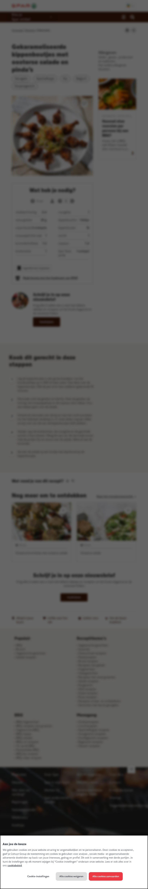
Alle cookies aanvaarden (105, 876)
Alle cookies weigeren (71, 876)
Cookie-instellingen (38, 876)
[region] (74, 862)
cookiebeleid (15, 865)
